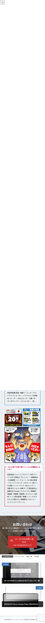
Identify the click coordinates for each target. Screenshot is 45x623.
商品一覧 (29, 556)
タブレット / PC (19, 556)
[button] (22, 542)
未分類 (36, 556)
